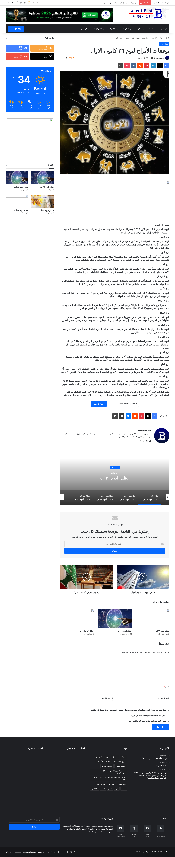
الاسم (166, 687)
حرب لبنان (122, 784)
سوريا (124, 789)
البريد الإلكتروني (162, 698)
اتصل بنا (18, 852)
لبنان (103, 789)
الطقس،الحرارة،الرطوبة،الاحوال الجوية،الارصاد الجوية (110, 778)
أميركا (124, 757)
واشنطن (94, 789)
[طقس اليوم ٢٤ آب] (42, 201)
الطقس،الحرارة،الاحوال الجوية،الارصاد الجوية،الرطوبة (113, 772)
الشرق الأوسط (107, 766)
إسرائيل (115, 757)
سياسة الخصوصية (29, 852)
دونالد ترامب (100, 784)
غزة (117, 789)
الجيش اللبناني (121, 766)
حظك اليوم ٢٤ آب (21, 187)
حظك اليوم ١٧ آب (162, 631)
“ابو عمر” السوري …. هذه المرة (125, 3)
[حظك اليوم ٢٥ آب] (42, 177)
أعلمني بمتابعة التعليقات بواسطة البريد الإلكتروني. (148, 715)
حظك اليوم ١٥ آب (87, 631)
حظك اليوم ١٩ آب (115, 477)
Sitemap (9, 852)
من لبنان (128, 28)
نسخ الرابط (98, 404)
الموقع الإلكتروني (106, 698)
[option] (114, 477)
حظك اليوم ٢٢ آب (21, 210)
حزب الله (112, 784)
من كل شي (85, 28)
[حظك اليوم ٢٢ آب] (17, 201)
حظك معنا (145, 38)
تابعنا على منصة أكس (76, 748)
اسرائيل (99, 757)
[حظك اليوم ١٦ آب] (115, 618)
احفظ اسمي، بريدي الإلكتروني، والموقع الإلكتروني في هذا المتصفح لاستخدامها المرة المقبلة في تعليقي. (129, 710)
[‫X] (143, 441)
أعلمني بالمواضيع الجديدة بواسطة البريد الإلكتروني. (148, 721)
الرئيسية (163, 28)
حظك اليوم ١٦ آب (125, 631)
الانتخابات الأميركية (103, 761)
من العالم (115, 28)
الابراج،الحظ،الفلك (119, 761)
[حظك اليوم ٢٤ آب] (17, 177)
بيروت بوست (160, 58)
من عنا (153, 28)
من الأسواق (101, 28)
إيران (107, 757)
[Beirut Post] (148, 13)
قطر (110, 789)
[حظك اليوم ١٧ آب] (152, 618)
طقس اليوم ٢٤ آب (47, 210)
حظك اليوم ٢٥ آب (47, 187)
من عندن (141, 28)
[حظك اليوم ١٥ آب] (77, 618)
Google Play (16, 29)
